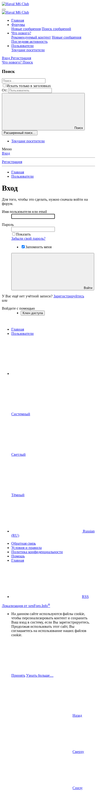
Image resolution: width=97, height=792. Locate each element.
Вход (6, 153)
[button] (46, 374)
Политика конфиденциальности (37, 552)
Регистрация (12, 162)
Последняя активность (29, 42)
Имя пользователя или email (24, 212)
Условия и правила (26, 548)
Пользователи (22, 46)
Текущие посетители (28, 50)
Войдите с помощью (18, 308)
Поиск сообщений (56, 29)
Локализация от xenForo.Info (26, 606)
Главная (17, 20)
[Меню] (4, 9)
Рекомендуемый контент (31, 37)
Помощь (18, 556)
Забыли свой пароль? (28, 238)
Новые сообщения (26, 29)
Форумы (18, 25)
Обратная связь (23, 543)
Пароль (8, 225)
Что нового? (21, 33)
